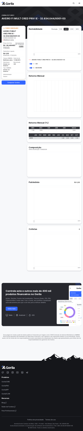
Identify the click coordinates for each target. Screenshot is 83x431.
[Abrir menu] (79, 3)
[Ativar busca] (74, 3)
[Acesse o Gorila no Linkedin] (22, 372)
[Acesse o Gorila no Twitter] (3, 372)
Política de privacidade (35, 420)
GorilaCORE (6, 382)
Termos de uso (50, 420)
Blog (3, 402)
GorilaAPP (5, 390)
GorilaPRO (5, 386)
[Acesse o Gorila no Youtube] (17, 372)
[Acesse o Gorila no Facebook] (7, 372)
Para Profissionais (8, 411)
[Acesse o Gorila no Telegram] (27, 372)
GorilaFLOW (6, 394)
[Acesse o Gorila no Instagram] (12, 372)
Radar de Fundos (8, 407)
